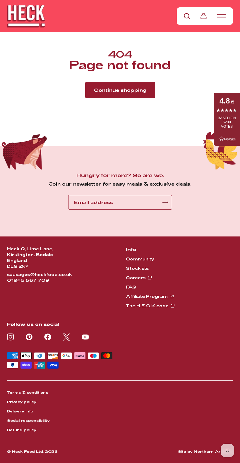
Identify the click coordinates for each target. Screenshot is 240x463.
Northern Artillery (213, 451)
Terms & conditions (27, 392)
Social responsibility (28, 420)
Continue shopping (120, 90)
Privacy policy (21, 402)
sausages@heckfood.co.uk (39, 274)
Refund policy (21, 430)
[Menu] (221, 16)
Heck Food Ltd (27, 451)
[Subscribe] (165, 202)
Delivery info (20, 411)
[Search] (187, 16)
